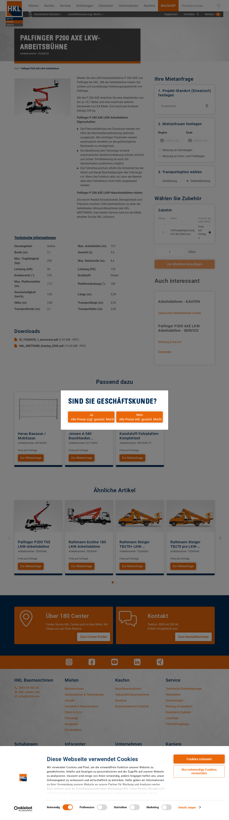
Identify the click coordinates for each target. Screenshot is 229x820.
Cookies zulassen (199, 759)
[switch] (102, 807)
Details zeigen (187, 807)
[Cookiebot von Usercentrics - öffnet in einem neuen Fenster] (23, 808)
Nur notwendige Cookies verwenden (199, 771)
